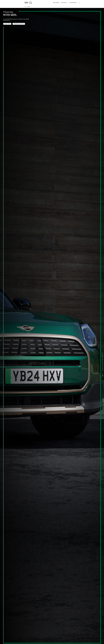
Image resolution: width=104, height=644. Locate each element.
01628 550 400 (73, 2)
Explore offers (7, 23)
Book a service (64, 2)
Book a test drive (56, 2)
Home (25, 6)
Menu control (79, 3)
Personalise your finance (19, 23)
